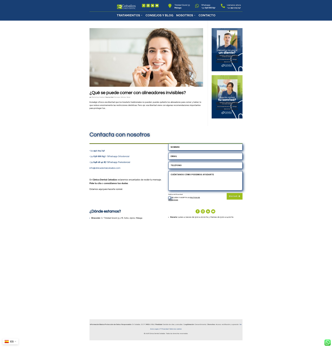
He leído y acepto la (184, 199)
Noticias (123, 97)
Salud (128, 97)
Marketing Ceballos (98, 97)
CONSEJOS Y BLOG (159, 15)
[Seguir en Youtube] (157, 5)
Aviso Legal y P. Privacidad (159, 329)
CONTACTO (207, 15)
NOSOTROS (184, 15)
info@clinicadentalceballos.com (104, 168)
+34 (97, 150)
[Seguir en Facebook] (143, 5)
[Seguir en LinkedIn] (152, 5)
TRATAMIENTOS (128, 15)
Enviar (233, 196)
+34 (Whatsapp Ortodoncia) (109, 156)
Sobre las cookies (176, 329)
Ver (240, 324)
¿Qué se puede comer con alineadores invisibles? (137, 92)
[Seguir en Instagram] (148, 5)
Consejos (117, 97)
